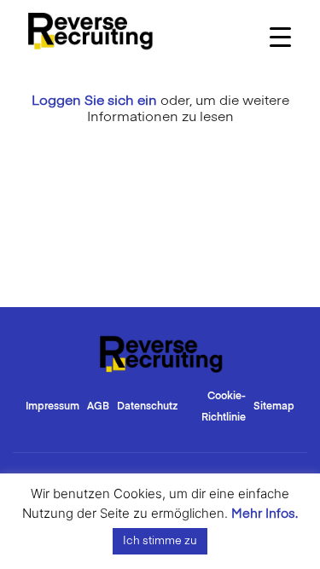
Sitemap (273, 407)
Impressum (52, 407)
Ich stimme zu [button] (160, 541)
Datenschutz (147, 407)
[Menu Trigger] (280, 36)
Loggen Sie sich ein (94, 101)
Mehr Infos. (264, 514)
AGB (98, 407)
